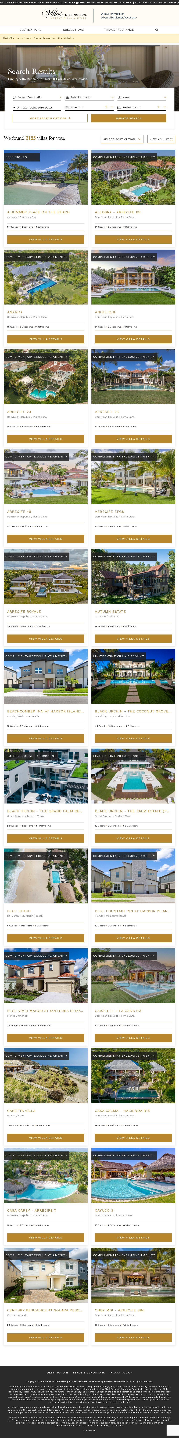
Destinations (30, 29)
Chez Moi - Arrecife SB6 (120, 1310)
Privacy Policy (120, 1372)
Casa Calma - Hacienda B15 (122, 1111)
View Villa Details (45, 239)
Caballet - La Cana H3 (118, 1011)
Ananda (15, 312)
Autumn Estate (110, 611)
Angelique (105, 312)
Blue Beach (19, 911)
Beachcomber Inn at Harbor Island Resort (52, 711)
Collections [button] (73, 29)
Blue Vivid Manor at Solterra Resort (46, 1011)
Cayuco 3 (104, 1210)
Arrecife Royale (24, 611)
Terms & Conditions (89, 1372)
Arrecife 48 (19, 511)
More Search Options (49, 118)
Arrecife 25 (107, 412)
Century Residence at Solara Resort (45, 1310)
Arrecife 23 (19, 412)
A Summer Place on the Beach (38, 212)
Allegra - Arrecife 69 (118, 212)
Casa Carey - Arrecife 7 (31, 1210)
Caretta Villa (21, 1111)
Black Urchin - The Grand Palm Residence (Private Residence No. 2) (78, 811)
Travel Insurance (119, 29)
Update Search (129, 118)
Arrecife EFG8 (109, 511)
